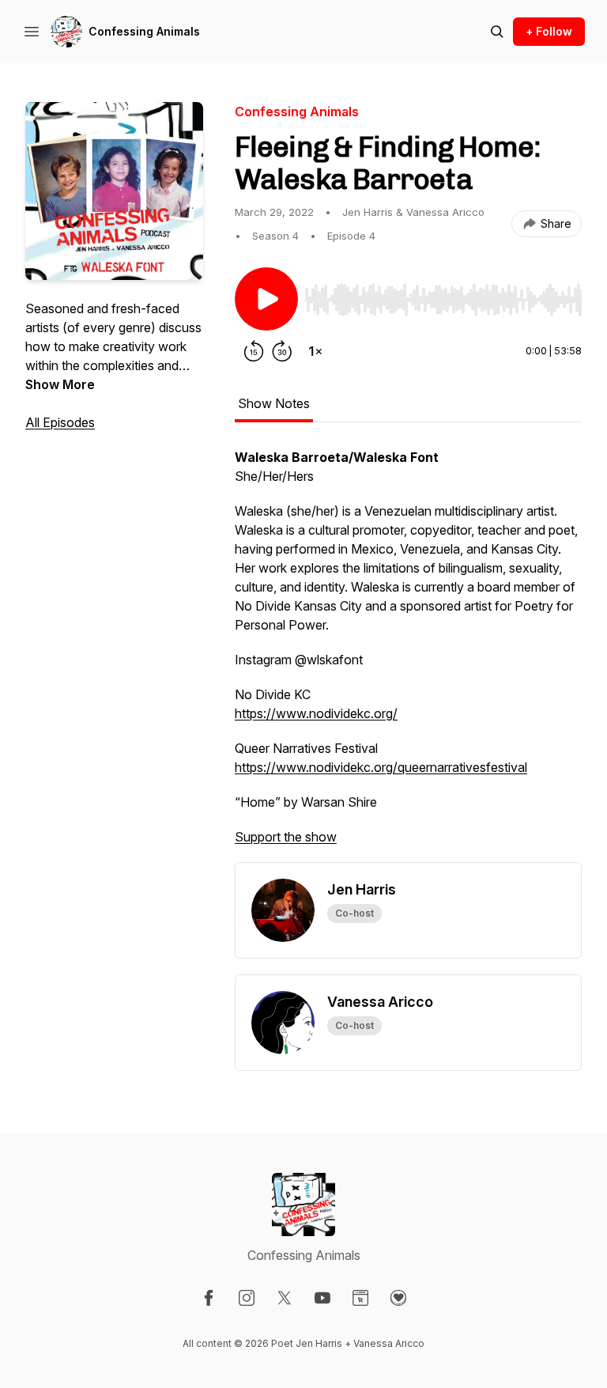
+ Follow (549, 31)
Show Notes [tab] (274, 403)
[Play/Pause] (266, 299)
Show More (60, 384)
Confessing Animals (144, 31)
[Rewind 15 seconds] (254, 351)
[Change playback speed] (315, 351)
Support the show (286, 837)
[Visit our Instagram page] (246, 1298)
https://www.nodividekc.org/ (316, 713)
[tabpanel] (408, 655)
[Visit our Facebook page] (209, 1298)
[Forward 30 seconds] (282, 351)
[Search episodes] (497, 31)
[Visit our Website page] (360, 1298)
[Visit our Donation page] (398, 1298)
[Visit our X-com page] (284, 1298)
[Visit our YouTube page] (322, 1298)
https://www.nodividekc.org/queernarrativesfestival (381, 767)
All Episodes (60, 422)
